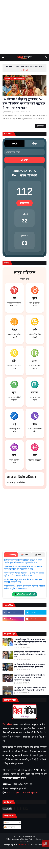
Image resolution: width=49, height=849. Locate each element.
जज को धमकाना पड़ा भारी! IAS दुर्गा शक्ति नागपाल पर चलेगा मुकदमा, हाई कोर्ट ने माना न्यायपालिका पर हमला (23, 568)
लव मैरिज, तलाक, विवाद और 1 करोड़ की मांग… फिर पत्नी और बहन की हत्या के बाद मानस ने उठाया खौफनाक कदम (29, 654)
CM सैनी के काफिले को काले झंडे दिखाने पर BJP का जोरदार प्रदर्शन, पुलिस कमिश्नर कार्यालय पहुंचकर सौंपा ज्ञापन (23, 561)
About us (17, 836)
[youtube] (35, 619)
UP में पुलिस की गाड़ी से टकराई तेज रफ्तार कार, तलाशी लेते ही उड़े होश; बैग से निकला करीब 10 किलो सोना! (30, 688)
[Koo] (13, 625)
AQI (14, 143)
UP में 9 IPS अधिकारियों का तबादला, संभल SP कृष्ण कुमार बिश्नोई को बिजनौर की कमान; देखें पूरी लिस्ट (29, 665)
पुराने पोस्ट (40, 126)
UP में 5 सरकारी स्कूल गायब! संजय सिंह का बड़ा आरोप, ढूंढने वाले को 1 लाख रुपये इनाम (23, 580)
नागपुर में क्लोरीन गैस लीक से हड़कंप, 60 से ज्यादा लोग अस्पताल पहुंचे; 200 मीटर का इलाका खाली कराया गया (24, 574)
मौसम (34, 143)
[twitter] (35, 612)
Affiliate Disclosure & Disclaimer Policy (19, 839)
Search (24, 160)
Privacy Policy (25, 842)
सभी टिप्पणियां (10, 827)
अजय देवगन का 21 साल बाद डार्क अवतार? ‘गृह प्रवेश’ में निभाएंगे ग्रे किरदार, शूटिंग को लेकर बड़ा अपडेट (24, 587)
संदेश (7, 822)
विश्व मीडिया (7, 112)
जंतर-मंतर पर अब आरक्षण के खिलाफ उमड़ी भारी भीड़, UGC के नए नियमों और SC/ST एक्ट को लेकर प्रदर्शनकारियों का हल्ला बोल (29, 677)
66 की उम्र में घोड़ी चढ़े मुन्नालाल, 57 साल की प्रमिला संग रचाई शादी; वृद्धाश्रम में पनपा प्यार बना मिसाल (24, 103)
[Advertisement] (24, 27)
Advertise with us (29, 836)
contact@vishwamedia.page (22, 792)
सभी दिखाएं (24, 70)
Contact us (39, 839)
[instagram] (13, 619)
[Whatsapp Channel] (35, 625)
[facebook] (13, 612)
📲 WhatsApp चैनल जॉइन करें (24, 594)
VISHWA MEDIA (24, 844)
